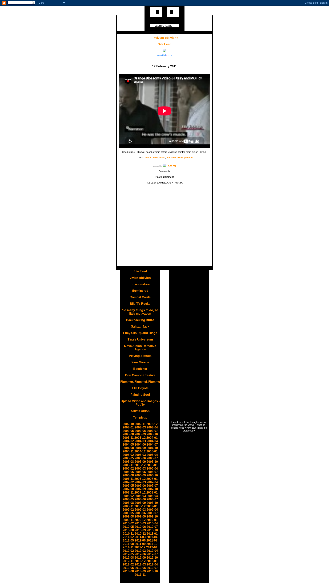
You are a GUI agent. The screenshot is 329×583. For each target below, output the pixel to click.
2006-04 (152, 468)
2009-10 (152, 516)
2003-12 (140, 437)
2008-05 (128, 499)
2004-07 (152, 444)
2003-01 (128, 427)
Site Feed (164, 44)
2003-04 (152, 427)
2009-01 (152, 506)
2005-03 (140, 454)
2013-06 (140, 567)
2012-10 (152, 557)
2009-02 (128, 509)
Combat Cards (140, 297)
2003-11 (128, 437)
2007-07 (152, 485)
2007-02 (128, 482)
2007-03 (140, 482)
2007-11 (128, 492)
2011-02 (128, 537)
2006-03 (140, 468)
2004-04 (152, 441)
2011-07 (151, 540)
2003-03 (140, 427)
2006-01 (152, 465)
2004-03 (140, 441)
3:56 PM (172, 166)
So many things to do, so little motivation (140, 312)
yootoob (188, 157)
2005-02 (128, 454)
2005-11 (128, 465)
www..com (164, 55)
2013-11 (140, 574)
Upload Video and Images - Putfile (140, 403)
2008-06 (140, 499)
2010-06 (140, 526)
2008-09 (140, 502)
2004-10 (152, 448)
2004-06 (140, 444)
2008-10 (152, 502)
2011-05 (128, 540)
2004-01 (152, 437)
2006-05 (128, 472)
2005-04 (152, 454)
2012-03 (140, 550)
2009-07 (152, 513)
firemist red (140, 290)
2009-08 (128, 516)
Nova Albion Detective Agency (140, 347)
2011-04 (151, 537)
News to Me (159, 157)
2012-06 (140, 554)
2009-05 (128, 513)
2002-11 (140, 424)
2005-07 (152, 458)
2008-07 (152, 499)
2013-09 (140, 571)
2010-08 (128, 530)
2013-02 (128, 564)
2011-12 (139, 547)
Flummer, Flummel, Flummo (140, 381)
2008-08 (128, 502)
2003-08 (128, 434)
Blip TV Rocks (140, 303)
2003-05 (128, 430)
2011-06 (140, 540)
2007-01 (152, 478)
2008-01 (152, 492)
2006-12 (140, 478)
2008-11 (128, 506)
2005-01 (152, 451)
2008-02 (128, 496)
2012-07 (152, 554)
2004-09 (140, 448)
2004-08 (128, 448)
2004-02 (128, 441)
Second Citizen (174, 157)
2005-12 (140, 465)
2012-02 (128, 550)
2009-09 (140, 516)
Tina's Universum (140, 339)
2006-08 (128, 475)
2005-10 (152, 461)
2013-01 (152, 561)
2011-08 (128, 544)
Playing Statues (140, 355)
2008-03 (140, 496)
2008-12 (140, 506)
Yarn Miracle (140, 362)
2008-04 (152, 496)
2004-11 (128, 451)
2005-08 (128, 461)
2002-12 (152, 424)
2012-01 (151, 547)
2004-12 (140, 451)
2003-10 (152, 434)
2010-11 (128, 533)
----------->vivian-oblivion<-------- (164, 37)
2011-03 (140, 537)
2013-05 (128, 567)
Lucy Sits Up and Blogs (140, 333)
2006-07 (152, 472)
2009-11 (128, 520)
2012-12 (140, 561)
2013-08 (128, 571)
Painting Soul (140, 394)
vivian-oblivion (140, 277)
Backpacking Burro (140, 320)
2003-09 (140, 434)
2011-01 (152, 533)
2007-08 (128, 489)
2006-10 (152, 475)
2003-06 (140, 430)
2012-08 (128, 557)
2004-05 (128, 444)
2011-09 (140, 544)
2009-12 (140, 520)
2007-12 (140, 492)
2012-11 (128, 561)
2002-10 (128, 424)
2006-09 (140, 475)
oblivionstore (140, 284)
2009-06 (140, 513)
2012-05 (128, 554)
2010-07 (152, 526)
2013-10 (152, 571)
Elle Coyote (140, 388)
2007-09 (140, 489)
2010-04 (152, 523)
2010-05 (128, 526)
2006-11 (128, 478)
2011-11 (128, 547)
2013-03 (140, 564)
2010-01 (152, 520)
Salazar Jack (140, 326)
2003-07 (152, 430)
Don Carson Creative (140, 375)
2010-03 (140, 523)
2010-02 (128, 523)
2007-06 (140, 485)
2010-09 (140, 530)
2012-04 (152, 550)
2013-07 (152, 567)
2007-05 (128, 485)
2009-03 (140, 509)
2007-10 (152, 489)
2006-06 (140, 472)
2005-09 (140, 461)
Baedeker (140, 368)
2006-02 (128, 468)
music (148, 157)
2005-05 (128, 458)
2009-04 (152, 509)
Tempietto (140, 417)
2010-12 (140, 533)
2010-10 (152, 530)
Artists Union (140, 411)
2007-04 (152, 482)
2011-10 (151, 544)
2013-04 (152, 564)
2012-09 (140, 557)
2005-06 (140, 458)
